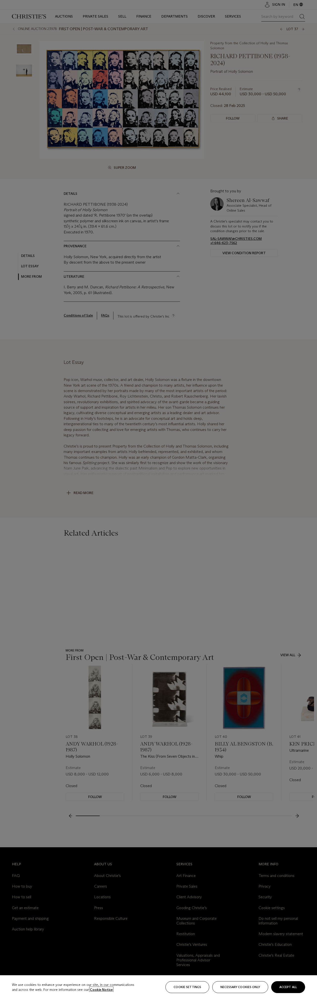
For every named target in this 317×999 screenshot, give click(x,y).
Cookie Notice (101, 989)
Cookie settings (187, 987)
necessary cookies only (240, 987)
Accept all (288, 987)
